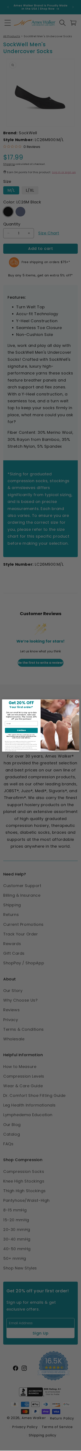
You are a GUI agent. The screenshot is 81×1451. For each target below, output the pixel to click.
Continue (21, 730)
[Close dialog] (76, 702)
